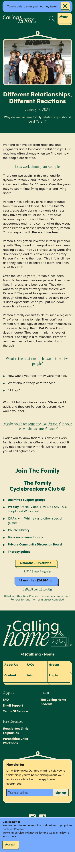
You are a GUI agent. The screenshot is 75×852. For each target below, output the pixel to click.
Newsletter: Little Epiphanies (16, 731)
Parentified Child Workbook (15, 741)
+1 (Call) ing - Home (37, 654)
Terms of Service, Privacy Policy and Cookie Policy (34, 832)
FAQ (6, 699)
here (53, 6)
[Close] (65, 6)
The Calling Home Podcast (53, 702)
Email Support (13, 705)
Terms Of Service (15, 711)
